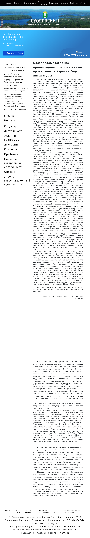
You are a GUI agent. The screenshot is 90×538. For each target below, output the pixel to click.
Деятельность (30, 3)
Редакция (8, 510)
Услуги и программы (42, 3)
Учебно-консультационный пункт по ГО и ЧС (17, 180)
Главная (9, 115)
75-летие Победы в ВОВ (15, 67)
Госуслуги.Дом (10, 85)
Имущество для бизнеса (15, 109)
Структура (18, 3)
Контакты (64, 3)
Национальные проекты (14, 71)
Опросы (9, 171)
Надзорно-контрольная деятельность (13, 163)
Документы (53, 3)
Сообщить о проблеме (13, 53)
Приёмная (74, 3)
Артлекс (64, 533)
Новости (8, 3)
